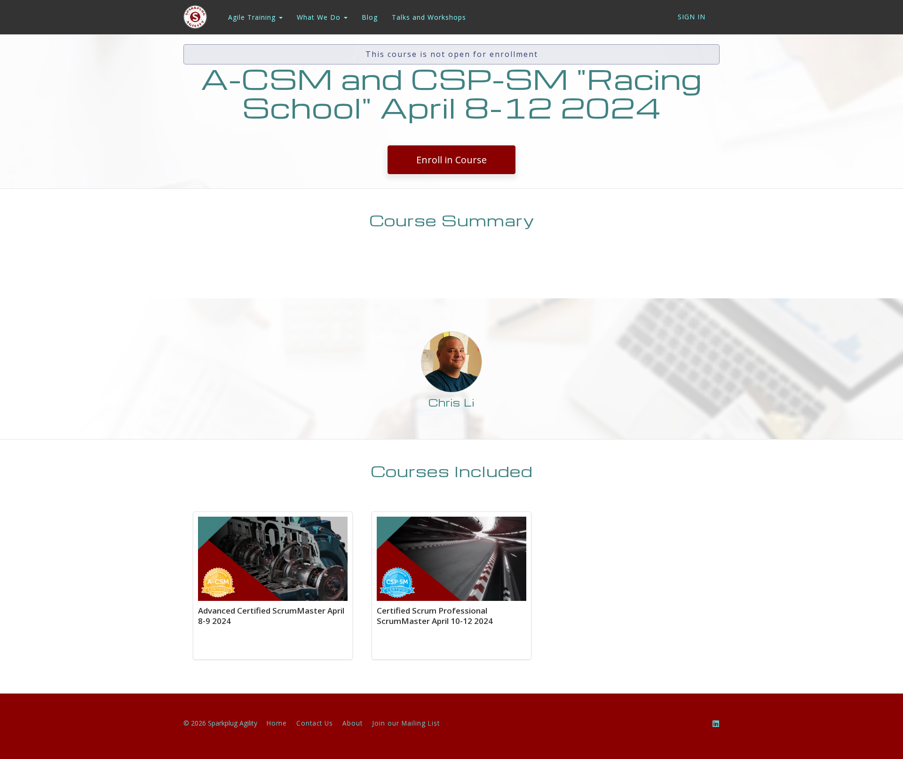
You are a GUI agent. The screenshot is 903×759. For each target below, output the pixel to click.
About (352, 723)
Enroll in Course (451, 159)
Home (277, 723)
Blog (370, 17)
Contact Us (314, 723)
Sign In (691, 16)
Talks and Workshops (429, 17)
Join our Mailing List (406, 723)
